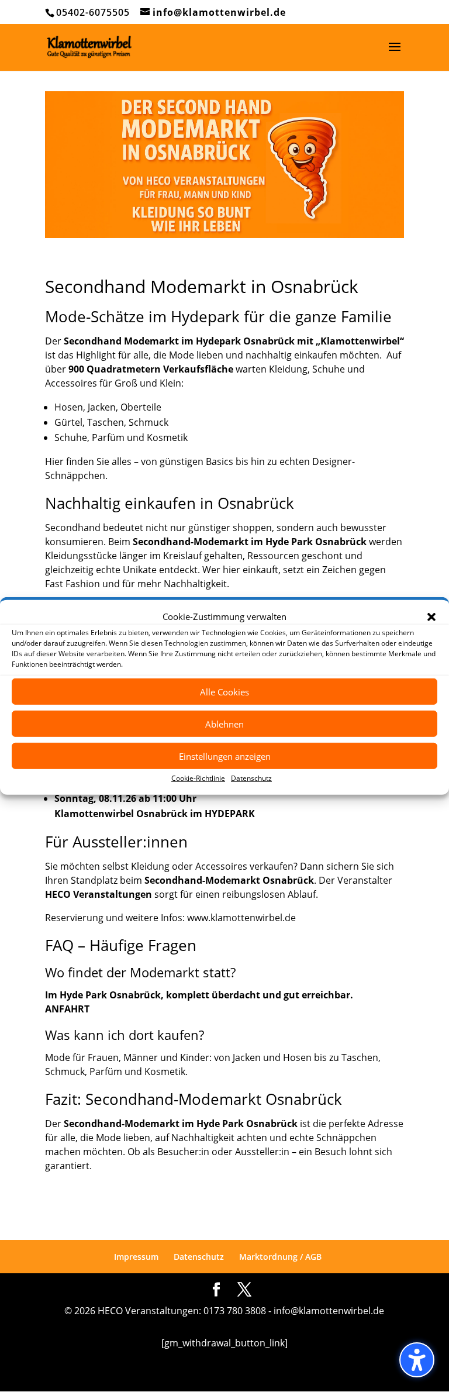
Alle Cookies (224, 692)
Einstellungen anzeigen (225, 756)
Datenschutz (251, 778)
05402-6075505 (93, 12)
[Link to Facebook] (216, 1290)
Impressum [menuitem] (136, 1256)
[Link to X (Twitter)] (244, 1290)
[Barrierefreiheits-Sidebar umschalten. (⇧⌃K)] (416, 1359)
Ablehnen (224, 724)
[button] (431, 616)
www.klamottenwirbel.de (241, 917)
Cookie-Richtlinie (198, 778)
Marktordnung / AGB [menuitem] (280, 1256)
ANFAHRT (67, 1008)
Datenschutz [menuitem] (199, 1256)
